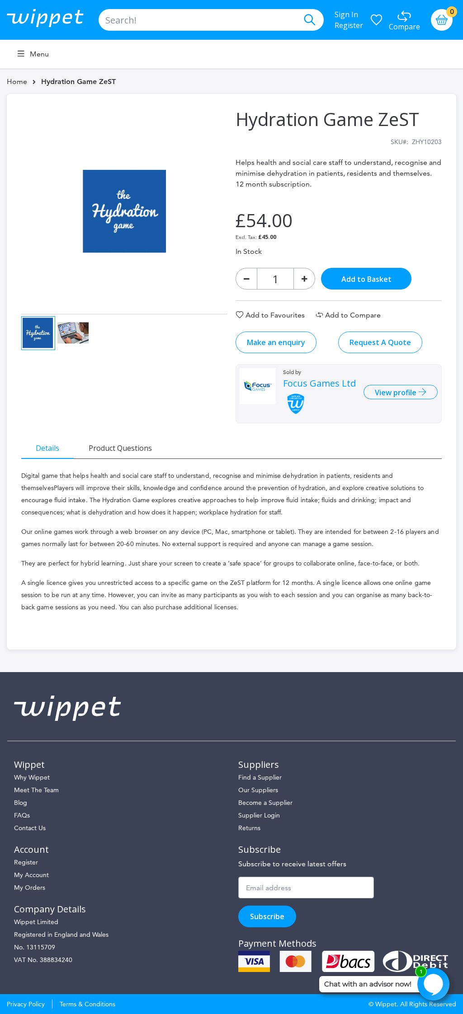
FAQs (22, 815)
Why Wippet (32, 777)
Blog (20, 803)
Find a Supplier (260, 777)
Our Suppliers (258, 790)
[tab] (47, 447)
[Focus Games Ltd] (258, 386)
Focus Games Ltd (319, 383)
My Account (31, 875)
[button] (73, 332)
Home (17, 81)
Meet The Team (36, 790)
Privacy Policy (26, 1004)
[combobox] (211, 20)
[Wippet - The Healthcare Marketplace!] (53, 20)
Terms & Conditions (87, 1004)
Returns (249, 828)
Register (349, 25)
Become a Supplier (265, 803)
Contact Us (30, 828)
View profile (396, 392)
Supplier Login (259, 815)
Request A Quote (380, 342)
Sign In (346, 14)
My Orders (29, 887)
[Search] (309, 20)
